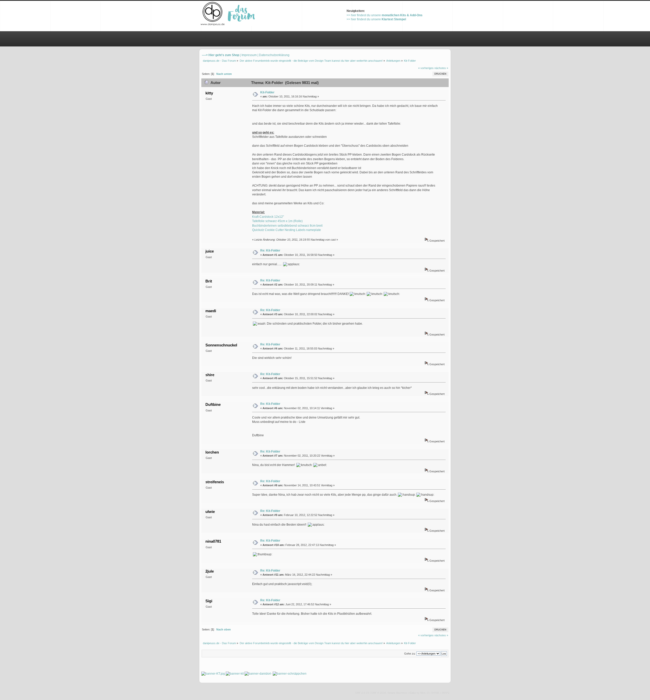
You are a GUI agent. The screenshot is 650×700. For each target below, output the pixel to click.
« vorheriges (426, 68)
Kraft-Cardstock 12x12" (268, 217)
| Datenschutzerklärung (273, 55)
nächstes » (441, 68)
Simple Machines (397, 692)
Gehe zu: (410, 653)
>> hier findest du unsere (384, 15)
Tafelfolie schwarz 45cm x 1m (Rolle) (277, 221)
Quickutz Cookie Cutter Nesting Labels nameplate (286, 230)
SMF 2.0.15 (362, 692)
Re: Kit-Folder (270, 250)
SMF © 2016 (378, 692)
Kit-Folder (267, 92)
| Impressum (248, 55)
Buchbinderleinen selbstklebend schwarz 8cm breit (287, 225)
